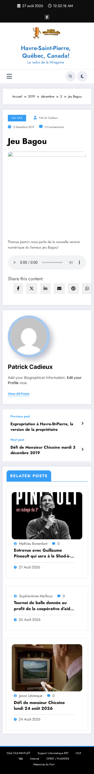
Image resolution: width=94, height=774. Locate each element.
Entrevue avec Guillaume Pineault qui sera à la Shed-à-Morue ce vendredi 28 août (42, 553)
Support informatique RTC (53, 753)
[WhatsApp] (87, 288)
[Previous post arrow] (82, 423)
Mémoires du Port (44, 764)
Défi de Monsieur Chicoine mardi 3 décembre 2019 (42, 450)
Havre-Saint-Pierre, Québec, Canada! (45, 52)
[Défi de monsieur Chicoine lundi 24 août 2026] (47, 667)
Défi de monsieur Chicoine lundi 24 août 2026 (39, 705)
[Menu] (9, 76)
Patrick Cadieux (48, 118)
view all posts (19, 394)
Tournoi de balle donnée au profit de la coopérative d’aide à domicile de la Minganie (43, 606)
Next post (17, 440)
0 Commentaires (54, 127)
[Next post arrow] (82, 449)
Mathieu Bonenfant (33, 543)
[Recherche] (70, 76)
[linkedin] (45, 288)
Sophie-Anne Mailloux (35, 596)
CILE (78, 753)
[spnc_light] (82, 76)
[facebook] (18, 288)
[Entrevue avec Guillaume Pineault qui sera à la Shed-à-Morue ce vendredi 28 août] (47, 515)
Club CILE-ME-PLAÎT (18, 753)
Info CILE (16, 118)
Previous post (20, 416)
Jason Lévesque (30, 695)
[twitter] (31, 288)
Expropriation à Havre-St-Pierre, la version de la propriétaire (41, 426)
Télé (21, 759)
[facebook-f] (47, 17)
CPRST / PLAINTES (57, 759)
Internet (34, 759)
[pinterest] (73, 288)
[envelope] (59, 288)
